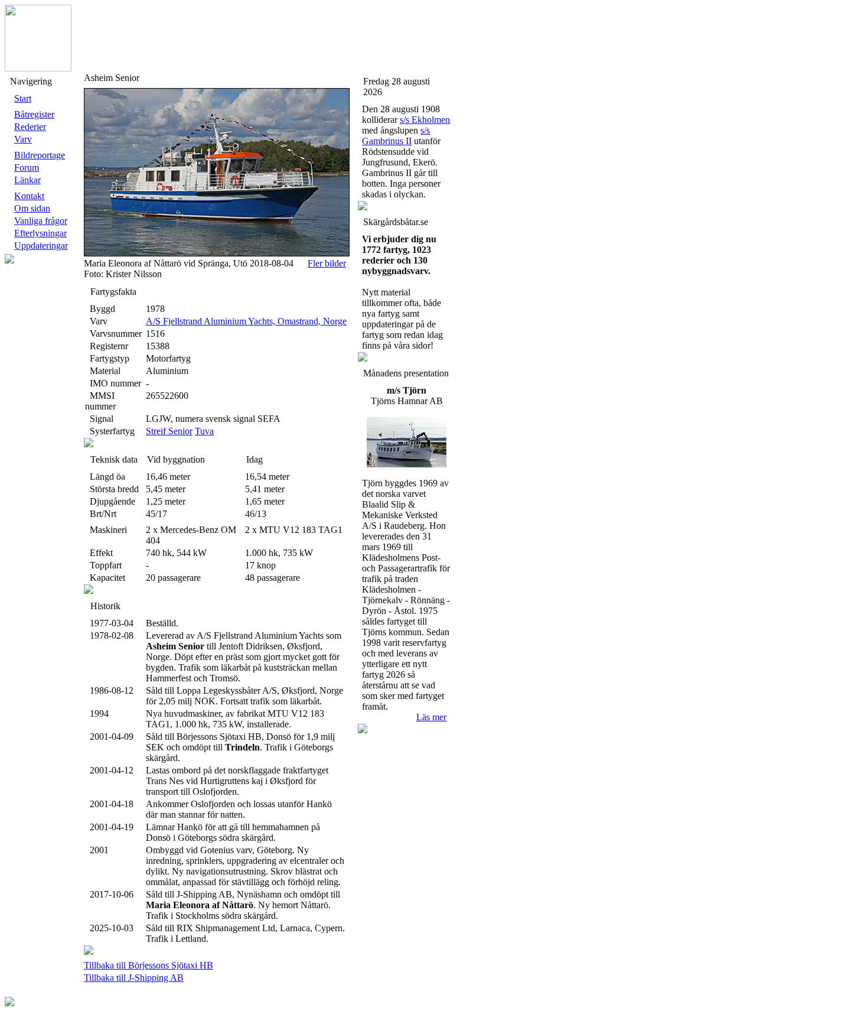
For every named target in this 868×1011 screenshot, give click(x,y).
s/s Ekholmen (425, 120)
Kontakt (29, 196)
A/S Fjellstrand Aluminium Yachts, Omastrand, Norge (246, 321)
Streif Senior (169, 431)
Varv (23, 139)
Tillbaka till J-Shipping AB (134, 978)
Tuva (204, 431)
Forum (26, 167)
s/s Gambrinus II (396, 135)
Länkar (27, 180)
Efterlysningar (40, 233)
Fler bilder (327, 263)
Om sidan (32, 208)
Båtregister (34, 114)
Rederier (30, 127)
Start (22, 98)
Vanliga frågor (40, 221)
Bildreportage (39, 155)
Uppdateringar (41, 245)
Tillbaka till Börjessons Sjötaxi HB (148, 965)
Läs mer (431, 717)
